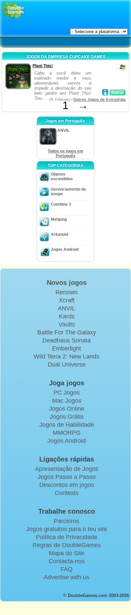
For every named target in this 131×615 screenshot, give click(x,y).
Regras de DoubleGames (67, 545)
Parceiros (66, 521)
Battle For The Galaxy (66, 332)
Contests (67, 493)
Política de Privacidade (66, 537)
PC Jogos (66, 392)
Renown (66, 292)
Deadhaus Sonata (66, 340)
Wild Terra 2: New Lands (66, 356)
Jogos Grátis (67, 416)
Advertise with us (66, 577)
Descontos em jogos (66, 485)
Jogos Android (65, 249)
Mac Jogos (66, 400)
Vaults (66, 324)
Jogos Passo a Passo (67, 477)
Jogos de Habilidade (66, 424)
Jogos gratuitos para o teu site (66, 529)
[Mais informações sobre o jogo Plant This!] (105, 92)
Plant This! (43, 66)
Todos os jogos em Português (65, 153)
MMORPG (67, 432)
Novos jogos (67, 282)
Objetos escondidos (62, 176)
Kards (67, 316)
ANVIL (66, 308)
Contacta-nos (67, 561)
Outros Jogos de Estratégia (99, 99)
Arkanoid (59, 234)
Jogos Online (66, 408)
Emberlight (66, 348)
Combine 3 (61, 204)
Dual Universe (67, 364)
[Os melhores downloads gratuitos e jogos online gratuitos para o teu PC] (13, 11)
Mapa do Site (66, 553)
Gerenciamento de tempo (68, 191)
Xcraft (67, 300)
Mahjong (59, 219)
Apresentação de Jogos (66, 469)
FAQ (66, 569)
